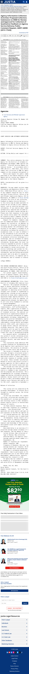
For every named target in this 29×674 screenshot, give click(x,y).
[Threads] (15, 652)
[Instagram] (13, 652)
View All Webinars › (15, 568)
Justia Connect (14, 656)
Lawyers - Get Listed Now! (15, 608)
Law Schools (5, 630)
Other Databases (7, 640)
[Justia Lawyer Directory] (22, 652)
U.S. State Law (6, 637)
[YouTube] (9, 652)
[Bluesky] (17, 652)
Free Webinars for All (7, 536)
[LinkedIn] (7, 652)
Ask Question (14, 590)
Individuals (5, 623)
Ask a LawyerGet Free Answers (6, 583)
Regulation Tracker (8, 5)
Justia (2, 5)
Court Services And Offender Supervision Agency (11, 6)
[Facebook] (11, 652)
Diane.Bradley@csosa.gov (19, 278)
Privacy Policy (14, 668)
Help (14, 663)
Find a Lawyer (5, 597)
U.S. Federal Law (6, 633)
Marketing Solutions (8, 644)
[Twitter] (19, 652)
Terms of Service (14, 666)
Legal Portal (14, 658)
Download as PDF (23, 32)
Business (4, 627)
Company (14, 661)
